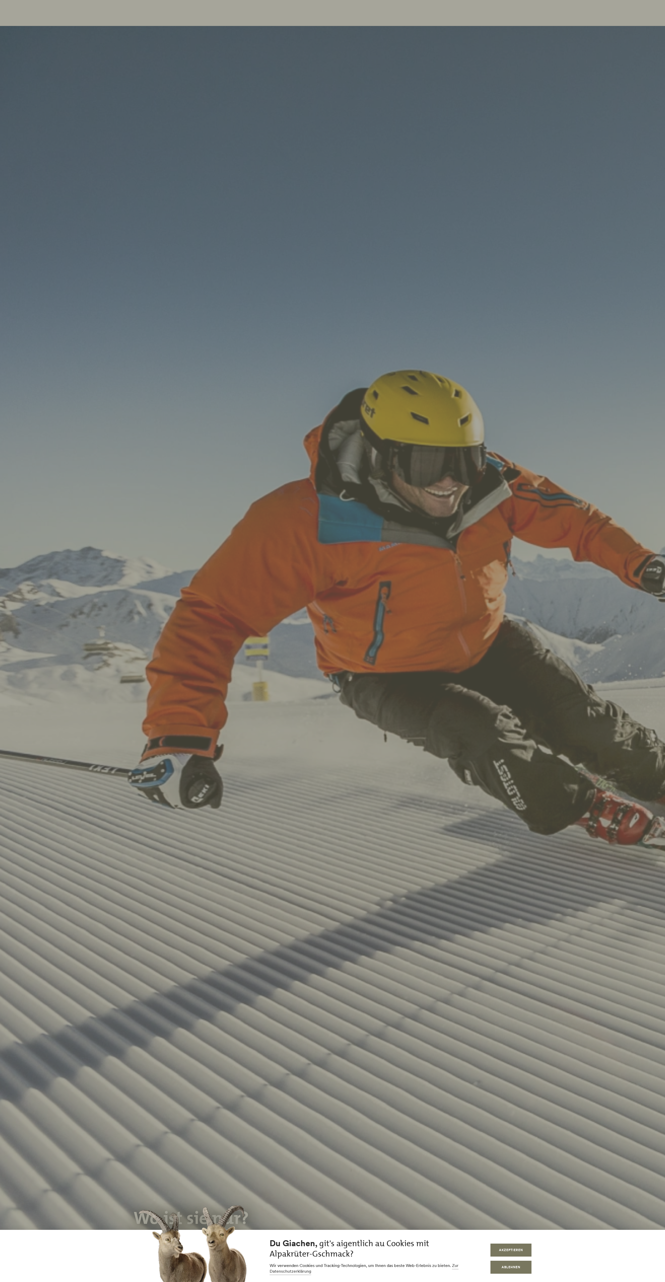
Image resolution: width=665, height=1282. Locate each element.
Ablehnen (511, 1267)
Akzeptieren (511, 1250)
